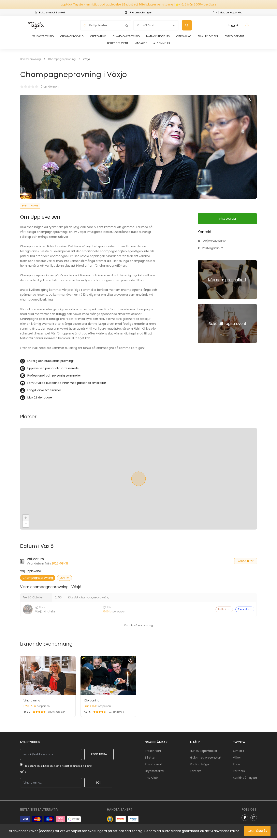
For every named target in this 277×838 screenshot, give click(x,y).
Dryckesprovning (30, 59)
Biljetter (150, 758)
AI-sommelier (161, 43)
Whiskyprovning (43, 36)
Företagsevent (234, 36)
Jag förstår (257, 831)
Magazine (141, 43)
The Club (151, 778)
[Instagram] (253, 817)
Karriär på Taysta (245, 778)
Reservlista (244, 609)
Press (236, 764)
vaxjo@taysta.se (214, 241)
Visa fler (64, 577)
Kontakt (195, 771)
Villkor (237, 758)
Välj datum (227, 219)
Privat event (153, 764)
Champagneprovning (126, 36)
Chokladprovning (72, 36)
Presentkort (153, 751)
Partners (239, 771)
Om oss (238, 751)
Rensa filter (245, 561)
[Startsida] (36, 25)
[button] (26, 518)
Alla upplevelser (208, 36)
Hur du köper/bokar (203, 751)
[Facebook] (245, 817)
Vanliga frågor (200, 764)
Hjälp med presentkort (205, 758)
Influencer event (117, 43)
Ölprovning (183, 36)
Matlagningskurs (158, 36)
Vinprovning (98, 36)
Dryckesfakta (154, 771)
